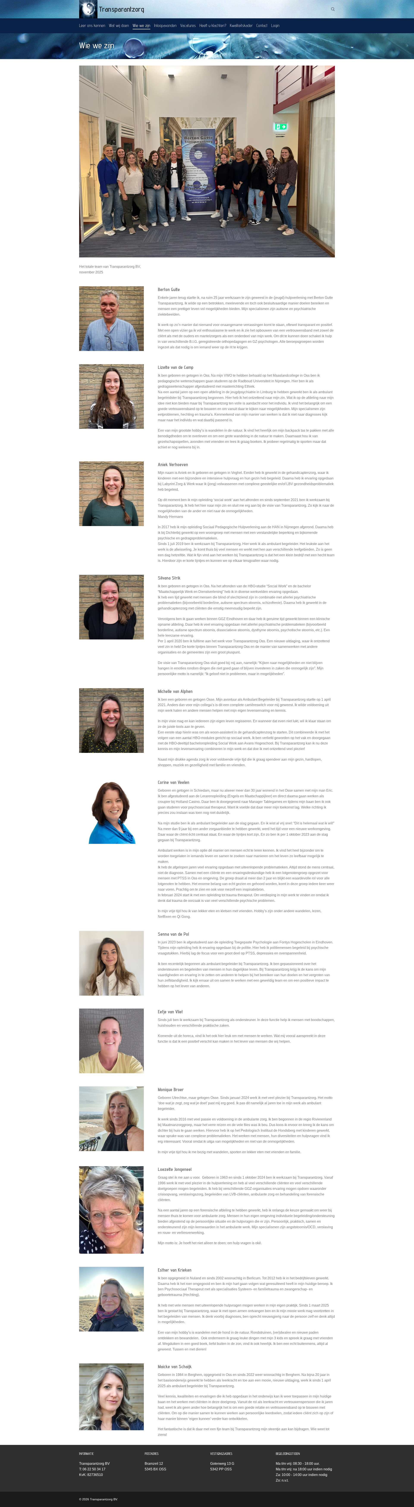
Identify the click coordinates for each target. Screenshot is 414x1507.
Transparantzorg (121, 9)
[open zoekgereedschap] (333, 9)
